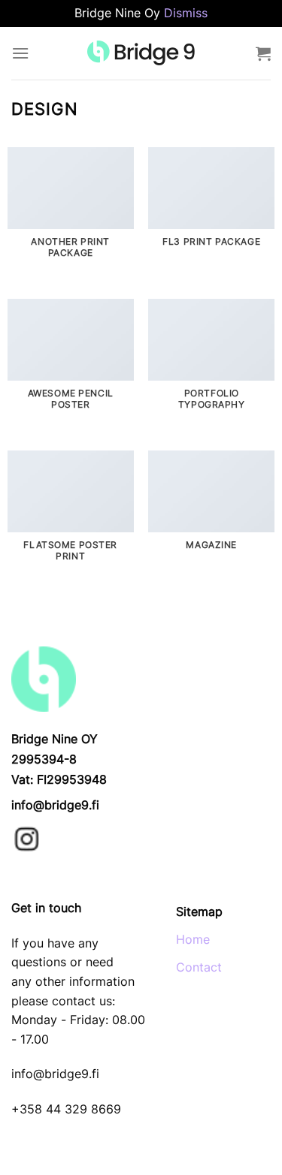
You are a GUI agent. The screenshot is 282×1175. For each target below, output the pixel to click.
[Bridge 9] (141, 53)
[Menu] (20, 53)
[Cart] (263, 53)
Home (193, 939)
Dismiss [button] (186, 12)
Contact (199, 967)
